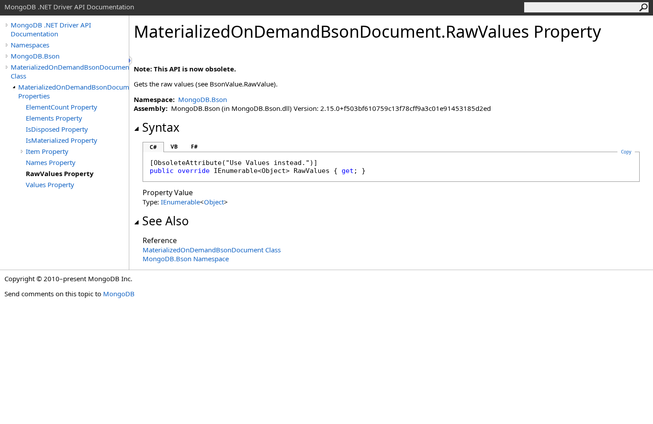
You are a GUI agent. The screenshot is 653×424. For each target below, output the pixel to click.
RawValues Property (60, 173)
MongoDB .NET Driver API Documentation (51, 29)
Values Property (50, 184)
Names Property (51, 162)
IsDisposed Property (57, 129)
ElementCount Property (61, 106)
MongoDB (119, 293)
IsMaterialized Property (61, 140)
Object (214, 201)
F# (194, 146)
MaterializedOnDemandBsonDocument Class (70, 71)
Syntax (160, 127)
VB (174, 146)
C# (153, 147)
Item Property (47, 151)
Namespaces (30, 44)
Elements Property (54, 118)
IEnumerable (180, 201)
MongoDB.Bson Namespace (186, 258)
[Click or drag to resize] (131, 60)
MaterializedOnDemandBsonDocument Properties (73, 91)
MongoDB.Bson (35, 55)
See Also (165, 221)
